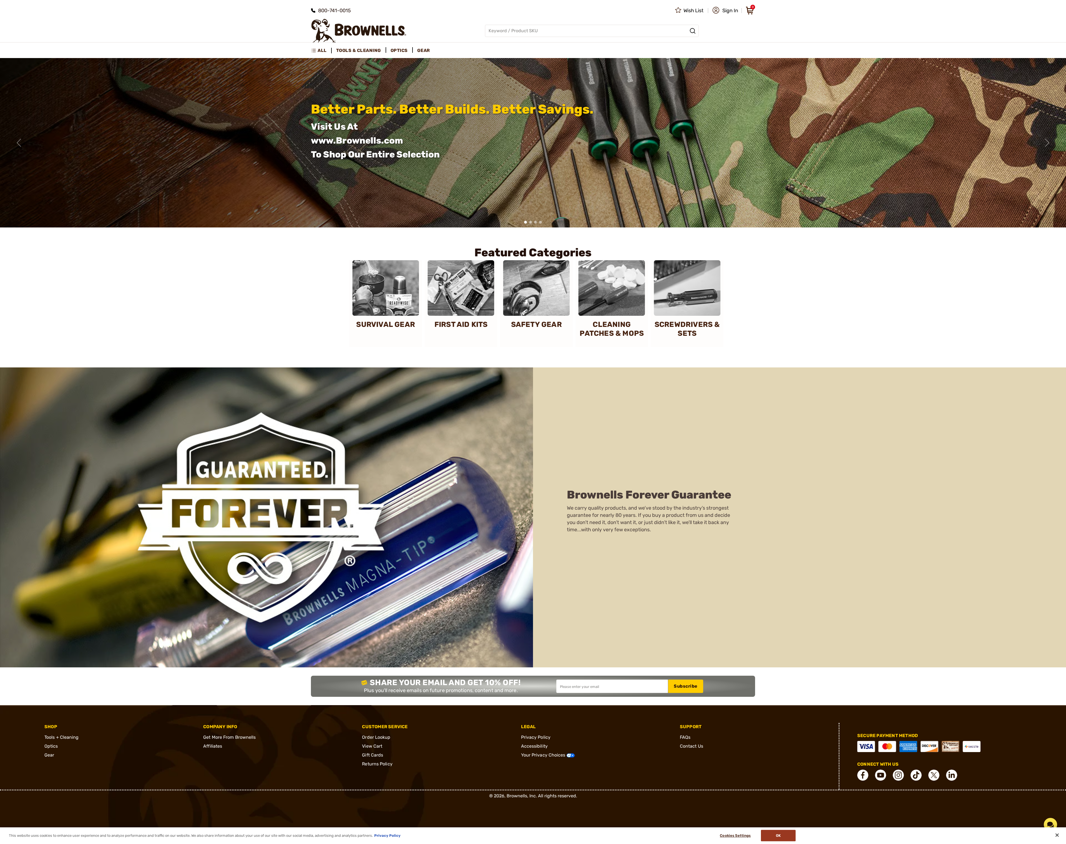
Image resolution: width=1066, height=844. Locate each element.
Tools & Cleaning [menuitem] (358, 50)
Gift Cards (372, 755)
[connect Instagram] (898, 775)
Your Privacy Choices (544, 755)
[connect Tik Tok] (916, 775)
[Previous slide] (19, 143)
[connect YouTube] (880, 775)
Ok (778, 835)
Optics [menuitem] (399, 50)
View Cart (372, 746)
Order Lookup (376, 737)
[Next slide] (1047, 143)
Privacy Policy (535, 737)
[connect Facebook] (862, 775)
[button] (725, 10)
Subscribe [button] (686, 686)
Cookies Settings (735, 835)
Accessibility (534, 746)
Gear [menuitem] (423, 50)
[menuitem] (321, 50)
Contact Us (691, 746)
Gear (49, 755)
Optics (51, 746)
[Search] (692, 31)
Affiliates (212, 746)
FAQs (685, 737)
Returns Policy (377, 764)
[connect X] (933, 775)
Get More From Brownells (229, 737)
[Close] (1057, 835)
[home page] (359, 30)
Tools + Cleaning (61, 737)
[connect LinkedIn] (951, 775)
